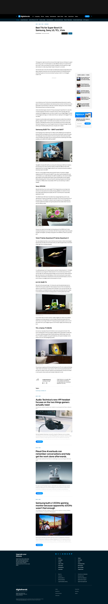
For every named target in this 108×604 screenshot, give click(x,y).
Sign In (87, 16)
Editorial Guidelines (61, 579)
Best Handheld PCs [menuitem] (50, 20)
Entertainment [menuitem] (53, 16)
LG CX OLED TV (46, 286)
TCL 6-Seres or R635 (52, 332)
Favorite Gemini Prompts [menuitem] (77, 20)
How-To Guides (80, 567)
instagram (44, 383)
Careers (56, 589)
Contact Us (60, 575)
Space (79, 562)
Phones (59, 558)
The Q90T (38, 165)
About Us (59, 574)
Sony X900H (57, 190)
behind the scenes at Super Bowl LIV (63, 69)
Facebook (56, 554)
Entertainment (61, 567)
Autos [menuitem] (66, 16)
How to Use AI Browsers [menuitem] (59, 20)
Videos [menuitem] (76, 16)
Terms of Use (57, 595)
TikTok (65, 554)
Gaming (59, 562)
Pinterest (67, 554)
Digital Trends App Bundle (82, 581)
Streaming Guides (81, 563)
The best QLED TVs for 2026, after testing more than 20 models (85, 78)
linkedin (46, 383)
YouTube (62, 554)
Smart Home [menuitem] (71, 16)
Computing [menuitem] (37, 16)
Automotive (60, 569)
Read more (39, 441)
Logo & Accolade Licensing (62, 581)
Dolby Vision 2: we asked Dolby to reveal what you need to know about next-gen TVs (85, 99)
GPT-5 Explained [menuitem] (86, 20)
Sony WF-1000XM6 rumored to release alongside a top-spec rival (85, 105)
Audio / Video (60, 563)
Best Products (80, 565)
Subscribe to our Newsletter (82, 574)
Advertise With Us (61, 577)
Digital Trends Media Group (22, 599)
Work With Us (57, 591)
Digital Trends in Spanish (82, 579)
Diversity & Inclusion (58, 593)
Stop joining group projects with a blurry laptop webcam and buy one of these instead (85, 86)
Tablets (79, 558)
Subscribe (87, 123)
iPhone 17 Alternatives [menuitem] (68, 20)
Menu (16, 16)
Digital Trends (22, 18)
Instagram (58, 554)
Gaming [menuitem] (47, 16)
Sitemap (76, 593)
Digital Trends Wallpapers (82, 577)
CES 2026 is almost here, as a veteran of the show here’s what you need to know (85, 92)
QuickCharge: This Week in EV (41, 390)
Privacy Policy (77, 589)
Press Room (77, 591)
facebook (42, 383)
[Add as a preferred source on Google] (64, 33)
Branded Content (81, 575)
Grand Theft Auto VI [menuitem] (24, 20)
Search (91, 16)
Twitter (60, 554)
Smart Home (60, 565)
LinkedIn (69, 554)
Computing (60, 560)
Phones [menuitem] (42, 16)
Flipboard (71, 554)
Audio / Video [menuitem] (60, 16)
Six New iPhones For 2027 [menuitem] (33, 20)
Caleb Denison (39, 33)
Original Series (80, 569)
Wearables (80, 560)
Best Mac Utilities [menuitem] (42, 20)
